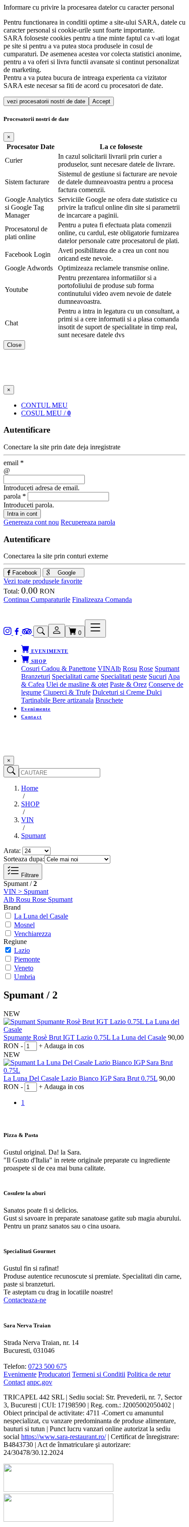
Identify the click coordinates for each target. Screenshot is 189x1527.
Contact (31, 716)
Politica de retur (149, 1374)
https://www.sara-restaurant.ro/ (63, 1436)
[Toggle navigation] (95, 629)
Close (14, 345)
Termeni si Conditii (98, 1374)
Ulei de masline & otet (77, 684)
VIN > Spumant (26, 891)
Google (66, 572)
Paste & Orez (128, 684)
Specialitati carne (75, 676)
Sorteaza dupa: (24, 859)
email (14, 462)
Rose (146, 668)
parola (15, 496)
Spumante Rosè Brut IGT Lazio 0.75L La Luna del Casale (85, 1037)
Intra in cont (22, 513)
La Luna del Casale (41, 916)
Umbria (24, 976)
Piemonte (27, 959)
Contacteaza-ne (25, 1300)
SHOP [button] (38, 661)
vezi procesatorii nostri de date (46, 101)
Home (29, 788)
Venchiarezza (32, 933)
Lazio (22, 950)
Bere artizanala (73, 700)
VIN (104, 668)
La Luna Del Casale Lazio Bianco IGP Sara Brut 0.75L (80, 1078)
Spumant (167, 668)
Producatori (54, 1374)
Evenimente (36, 708)
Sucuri (158, 676)
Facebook (24, 572)
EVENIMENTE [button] (48, 651)
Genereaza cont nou (31, 522)
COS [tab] (46, 413)
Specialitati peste (124, 676)
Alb (115, 668)
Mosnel (24, 925)
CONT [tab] (44, 405)
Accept (101, 101)
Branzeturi (35, 676)
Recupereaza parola (88, 522)
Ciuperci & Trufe (67, 692)
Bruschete (109, 700)
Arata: (12, 850)
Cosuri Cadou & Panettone (58, 668)
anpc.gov (39, 1382)
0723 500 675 (47, 1366)
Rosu (130, 668)
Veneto (23, 968)
